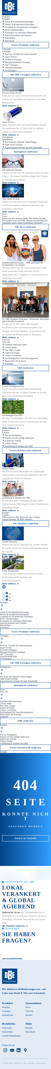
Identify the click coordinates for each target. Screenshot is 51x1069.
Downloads (30, 1032)
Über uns (29, 1011)
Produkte (6, 1007)
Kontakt (29, 1028)
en (9, 597)
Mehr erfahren (9, 106)
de (9, 600)
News (28, 1007)
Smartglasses (7, 1015)
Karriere (29, 1015)
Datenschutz (7, 1032)
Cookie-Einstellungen (11, 1036)
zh (9, 594)
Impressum (6, 1028)
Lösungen (6, 1011)
